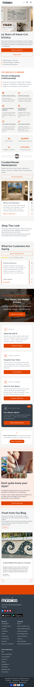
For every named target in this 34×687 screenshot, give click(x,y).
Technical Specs (6, 656)
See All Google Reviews (17, 253)
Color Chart (4, 659)
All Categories (5, 623)
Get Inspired (5, 666)
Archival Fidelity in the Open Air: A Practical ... (17, 563)
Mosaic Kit (4, 641)
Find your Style (5, 638)
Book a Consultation (17, 441)
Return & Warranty (21, 641)
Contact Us (20, 638)
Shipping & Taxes (6, 669)
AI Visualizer (5, 631)
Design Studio (17, 54)
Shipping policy (23, 682)
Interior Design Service (22, 633)
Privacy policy (24, 680)
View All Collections (17, 176)
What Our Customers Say (23, 626)
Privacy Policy (5, 671)
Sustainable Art (5, 664)
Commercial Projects (22, 631)
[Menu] (30, 2)
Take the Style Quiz (17, 503)
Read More (5, 527)
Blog (3, 651)
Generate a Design (16, 345)
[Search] (24, 2)
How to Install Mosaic (7, 654)
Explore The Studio (17, 314)
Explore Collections (17, 50)
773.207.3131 (4, 606)
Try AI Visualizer (17, 372)
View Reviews (5, 29)
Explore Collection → (10, 214)
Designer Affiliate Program (23, 628)
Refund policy (16, 680)
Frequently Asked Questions (24, 643)
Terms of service (13, 682)
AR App (3, 633)
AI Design (4, 628)
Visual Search (5, 636)
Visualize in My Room (17, 398)
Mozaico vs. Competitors (8, 643)
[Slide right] (31, 580)
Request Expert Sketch (17, 422)
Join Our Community (22, 636)
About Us (19, 623)
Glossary (4, 661)
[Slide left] (3, 580)
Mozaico (16, 678)
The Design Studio (6, 626)
